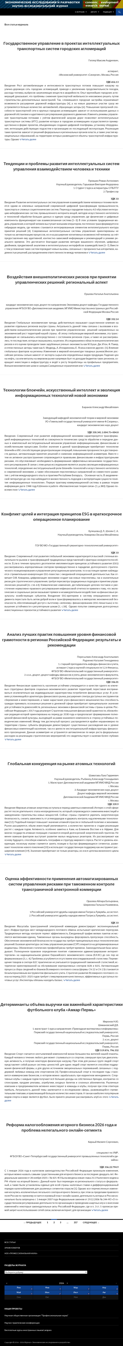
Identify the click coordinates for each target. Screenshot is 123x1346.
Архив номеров (12, 1248)
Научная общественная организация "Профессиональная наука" (36, 1315)
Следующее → (91, 1222)
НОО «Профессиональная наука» (21, 1253)
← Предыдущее (32, 1222)
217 (75, 1222)
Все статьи (10, 1242)
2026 (61, 1283)
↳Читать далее (27, 139)
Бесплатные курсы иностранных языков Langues (28, 1330)
